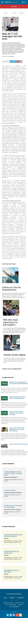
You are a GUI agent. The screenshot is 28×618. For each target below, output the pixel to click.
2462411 (13, 476)
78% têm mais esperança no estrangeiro (10, 322)
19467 (13, 555)
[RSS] (20, 614)
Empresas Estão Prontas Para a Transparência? (17, 397)
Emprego (12, 597)
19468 (13, 538)
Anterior (14, 13)
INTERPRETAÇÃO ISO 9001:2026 (11, 571)
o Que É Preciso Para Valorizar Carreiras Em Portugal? (16, 413)
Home (5, 597)
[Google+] (18, 61)
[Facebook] (16, 61)
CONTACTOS (20, 604)
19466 (13, 574)
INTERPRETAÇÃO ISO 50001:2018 (11, 552)
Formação (21, 597)
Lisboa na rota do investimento (11, 288)
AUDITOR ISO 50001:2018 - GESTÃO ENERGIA (13, 535)
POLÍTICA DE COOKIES (19, 602)
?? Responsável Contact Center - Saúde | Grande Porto (13, 473)
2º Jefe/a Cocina (9, 490)
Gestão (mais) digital (15, 354)
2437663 (13, 493)
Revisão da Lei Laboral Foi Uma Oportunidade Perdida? (18, 382)
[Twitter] (13, 61)
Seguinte (21, 13)
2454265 (13, 509)
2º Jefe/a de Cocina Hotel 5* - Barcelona (13, 506)
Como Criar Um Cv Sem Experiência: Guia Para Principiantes (16, 429)
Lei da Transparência (14, 606)
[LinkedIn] (11, 61)
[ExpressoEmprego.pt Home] (11, 2)
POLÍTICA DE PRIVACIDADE (11, 604)
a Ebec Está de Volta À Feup (18, 444)
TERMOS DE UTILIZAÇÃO (8, 602)
